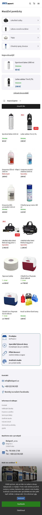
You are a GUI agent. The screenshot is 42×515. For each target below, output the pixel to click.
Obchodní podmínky (9, 425)
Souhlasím (21, 504)
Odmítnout (21, 510)
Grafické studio (7, 418)
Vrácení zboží (6, 422)
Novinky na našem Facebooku (17, 392)
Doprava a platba (7, 412)
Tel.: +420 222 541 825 (14, 454)
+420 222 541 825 (11, 386)
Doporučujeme (12, 101)
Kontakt (4, 405)
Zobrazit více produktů (21, 93)
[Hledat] (30, 3)
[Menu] (38, 3)
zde (35, 494)
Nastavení (21, 498)
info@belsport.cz (12, 380)
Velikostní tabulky (7, 408)
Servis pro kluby (7, 415)
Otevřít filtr (21, 106)
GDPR (4, 428)
